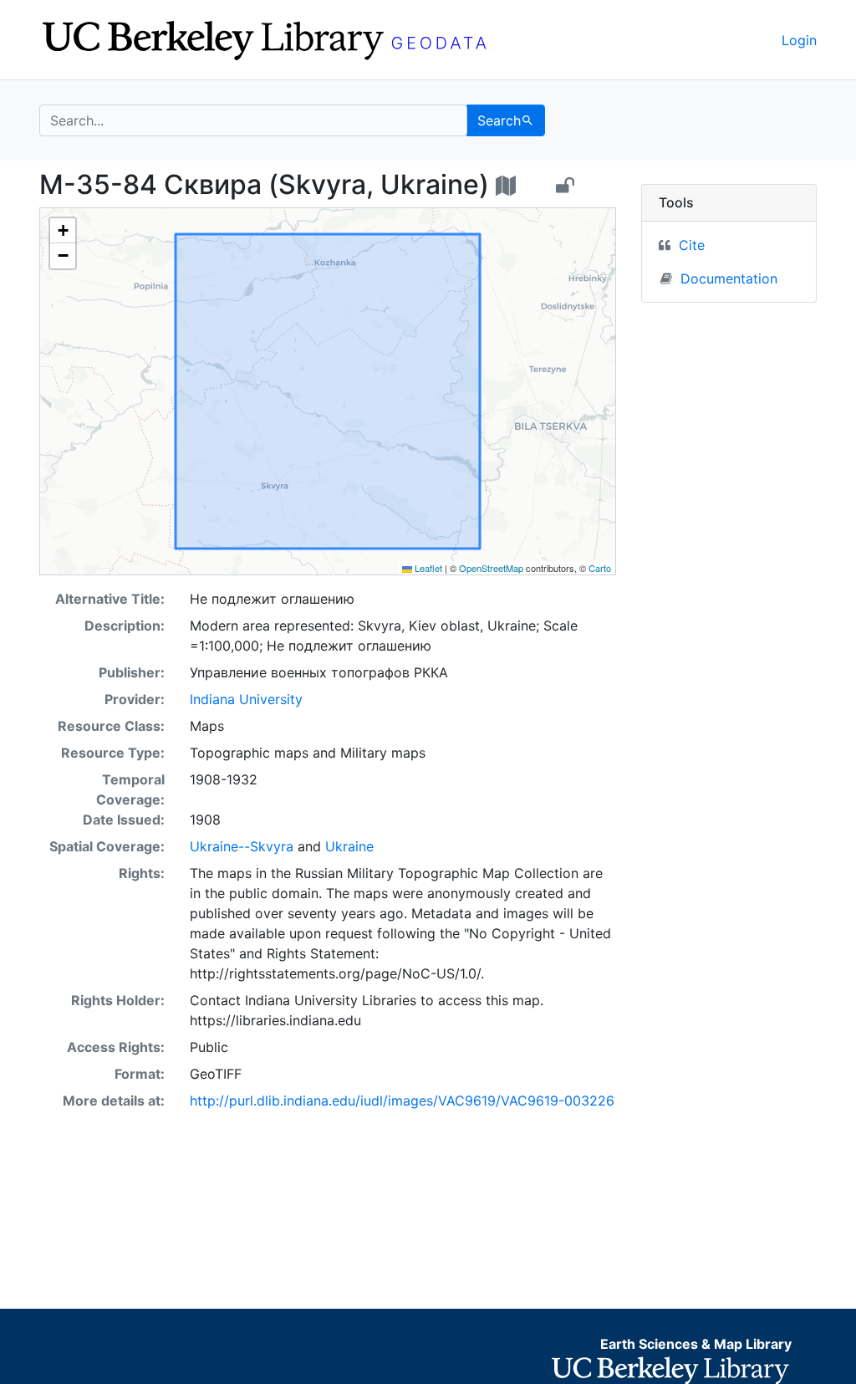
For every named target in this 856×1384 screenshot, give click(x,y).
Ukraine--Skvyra (241, 846)
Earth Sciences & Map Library (696, 1343)
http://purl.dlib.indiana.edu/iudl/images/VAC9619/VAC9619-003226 (402, 1100)
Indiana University (246, 699)
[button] (62, 230)
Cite (692, 245)
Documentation (728, 278)
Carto (599, 568)
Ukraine (349, 846)
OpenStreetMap (491, 568)
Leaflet (427, 568)
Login (799, 40)
